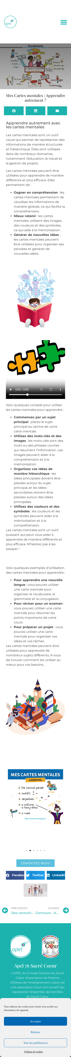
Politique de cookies (33, 1051)
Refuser (35, 1032)
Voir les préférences (35, 1042)
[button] (63, 22)
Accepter (35, 1021)
